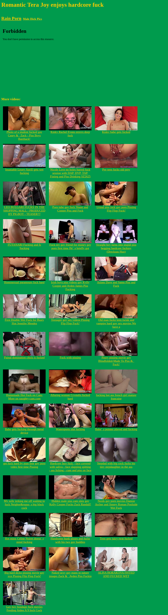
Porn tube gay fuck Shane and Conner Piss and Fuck (70, 208)
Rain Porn (11, 18)
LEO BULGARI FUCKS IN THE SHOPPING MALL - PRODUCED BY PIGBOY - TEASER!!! (24, 210)
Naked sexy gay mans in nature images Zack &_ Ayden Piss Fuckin (70, 574)
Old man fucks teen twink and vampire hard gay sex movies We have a (116, 323)
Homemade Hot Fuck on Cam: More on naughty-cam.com (24, 396)
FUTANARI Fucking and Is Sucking (24, 246)
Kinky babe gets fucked (116, 132)
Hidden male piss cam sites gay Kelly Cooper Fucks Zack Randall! (70, 502)
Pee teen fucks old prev (116, 169)
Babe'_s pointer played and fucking (116, 429)
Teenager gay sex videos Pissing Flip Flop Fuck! (70, 321)
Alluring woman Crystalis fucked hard (70, 396)
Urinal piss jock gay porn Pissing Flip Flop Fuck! (116, 208)
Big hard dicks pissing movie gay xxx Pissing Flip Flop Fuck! (24, 574)
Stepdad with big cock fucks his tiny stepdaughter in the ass (116, 465)
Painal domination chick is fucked (24, 357)
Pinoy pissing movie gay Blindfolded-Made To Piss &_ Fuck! (116, 361)
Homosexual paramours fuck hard (24, 282)
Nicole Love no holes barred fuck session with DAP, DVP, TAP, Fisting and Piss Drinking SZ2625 (70, 173)
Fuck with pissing (70, 357)
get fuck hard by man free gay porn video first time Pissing (24, 465)
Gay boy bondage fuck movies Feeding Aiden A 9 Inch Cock (24, 608)
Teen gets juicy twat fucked (116, 538)
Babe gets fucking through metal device (24, 431)
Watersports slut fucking (70, 429)
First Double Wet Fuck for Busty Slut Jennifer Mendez (24, 321)
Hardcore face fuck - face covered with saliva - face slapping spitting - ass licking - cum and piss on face (70, 467)
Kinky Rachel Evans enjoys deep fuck (70, 133)
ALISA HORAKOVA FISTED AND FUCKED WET (116, 574)
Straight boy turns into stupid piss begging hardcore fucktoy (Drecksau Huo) (116, 248)
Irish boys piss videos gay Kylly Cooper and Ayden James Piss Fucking (70, 286)
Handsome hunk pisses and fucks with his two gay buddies (70, 540)
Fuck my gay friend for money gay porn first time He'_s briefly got (70, 246)
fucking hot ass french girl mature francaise (116, 396)
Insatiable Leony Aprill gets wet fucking (24, 171)
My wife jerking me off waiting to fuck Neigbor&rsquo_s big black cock (24, 504)
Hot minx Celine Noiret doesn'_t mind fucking (24, 540)
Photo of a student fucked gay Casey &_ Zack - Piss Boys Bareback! (24, 135)
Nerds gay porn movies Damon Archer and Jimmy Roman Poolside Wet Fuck (116, 504)
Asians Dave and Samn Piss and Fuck (116, 284)
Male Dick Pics (32, 19)
